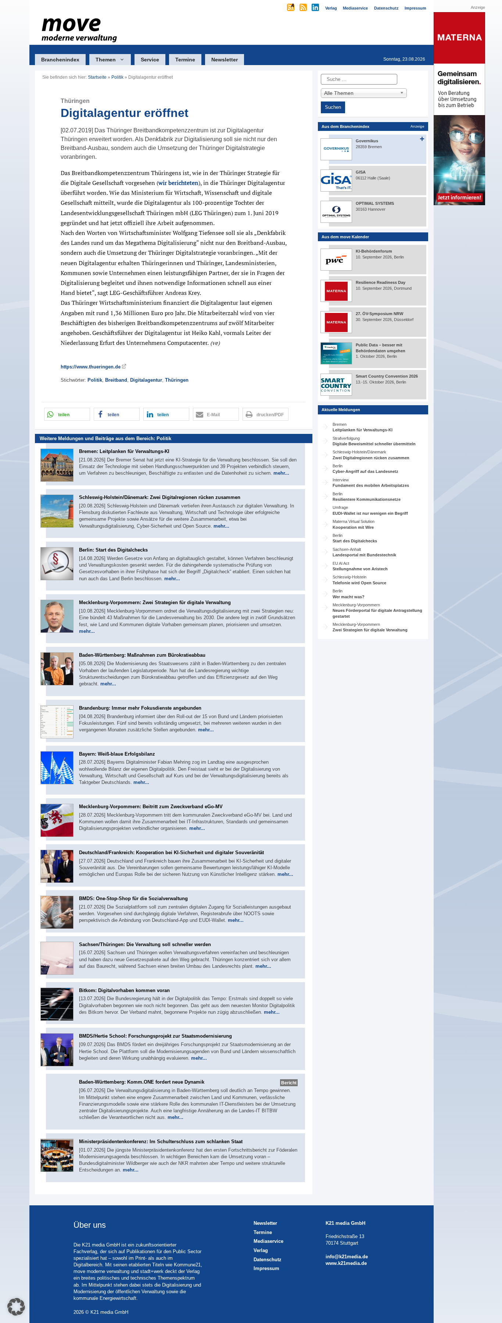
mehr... (281, 473)
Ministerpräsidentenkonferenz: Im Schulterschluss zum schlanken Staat (161, 1141)
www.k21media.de (346, 1263)
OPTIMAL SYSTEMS (375, 203)
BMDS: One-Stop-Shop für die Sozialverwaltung (133, 898)
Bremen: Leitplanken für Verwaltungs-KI (124, 451)
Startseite (97, 77)
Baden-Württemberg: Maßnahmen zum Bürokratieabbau (142, 655)
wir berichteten (178, 183)
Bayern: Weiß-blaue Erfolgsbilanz (117, 754)
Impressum (266, 1268)
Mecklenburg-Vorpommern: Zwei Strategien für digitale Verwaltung (155, 602)
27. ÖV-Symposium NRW (379, 313)
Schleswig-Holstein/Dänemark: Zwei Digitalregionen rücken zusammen (159, 497)
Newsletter (224, 60)
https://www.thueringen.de (91, 367)
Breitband (116, 380)
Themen (106, 60)
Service (150, 60)
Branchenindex (60, 60)
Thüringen (177, 380)
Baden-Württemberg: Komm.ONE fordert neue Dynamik (141, 1082)
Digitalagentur (146, 380)
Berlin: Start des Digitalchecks (113, 550)
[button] (67, 414)
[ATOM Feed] (291, 8)
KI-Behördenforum (374, 251)
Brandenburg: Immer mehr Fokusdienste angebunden (140, 708)
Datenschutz (268, 1259)
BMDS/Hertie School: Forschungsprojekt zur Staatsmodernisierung (155, 1036)
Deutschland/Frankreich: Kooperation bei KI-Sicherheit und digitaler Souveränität (171, 852)
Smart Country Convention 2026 (387, 376)
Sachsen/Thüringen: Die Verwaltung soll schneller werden (145, 944)
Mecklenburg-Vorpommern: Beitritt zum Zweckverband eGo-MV (151, 806)
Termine (185, 60)
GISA (361, 172)
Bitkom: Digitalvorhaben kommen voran (124, 990)
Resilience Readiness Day (380, 282)
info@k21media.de (347, 1256)
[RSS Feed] (304, 8)
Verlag (261, 1250)
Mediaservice (268, 1241)
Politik (117, 77)
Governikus (367, 141)
